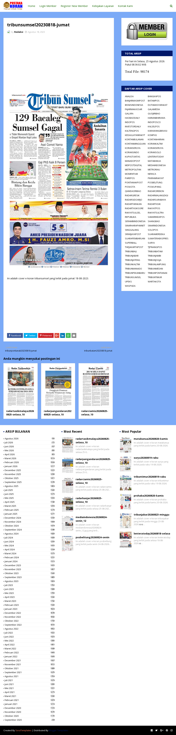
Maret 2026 (30, 458)
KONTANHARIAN (156, 139)
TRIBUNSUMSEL (133, 277)
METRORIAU (154, 169)
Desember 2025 (30, 470)
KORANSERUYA (132, 148)
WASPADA (130, 285)
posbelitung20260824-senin (92, 537)
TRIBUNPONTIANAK (157, 272)
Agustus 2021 (30, 676)
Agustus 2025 (30, 486)
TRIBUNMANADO (133, 268)
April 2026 (30, 454)
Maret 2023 (30, 601)
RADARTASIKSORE (134, 208)
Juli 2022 (30, 632)
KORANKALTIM (155, 143)
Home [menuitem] (31, 6)
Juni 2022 (30, 636)
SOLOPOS (153, 229)
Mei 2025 (30, 497)
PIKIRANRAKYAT (156, 178)
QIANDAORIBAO (133, 191)
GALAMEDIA (154, 109)
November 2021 (30, 664)
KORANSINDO (132, 152)
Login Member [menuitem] (48, 6)
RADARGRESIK (132, 195)
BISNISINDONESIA (134, 104)
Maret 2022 (30, 648)
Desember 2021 (30, 660)
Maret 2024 (30, 553)
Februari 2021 (30, 700)
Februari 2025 (30, 509)
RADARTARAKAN (133, 204)
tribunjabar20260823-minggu (151, 514)
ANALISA (129, 96)
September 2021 (30, 672)
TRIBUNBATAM (155, 251)
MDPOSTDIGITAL (133, 165)
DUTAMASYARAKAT (157, 104)
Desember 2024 (30, 517)
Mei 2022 (30, 640)
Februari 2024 (30, 557)
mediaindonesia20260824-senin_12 (91, 518)
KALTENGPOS (132, 130)
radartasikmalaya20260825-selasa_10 (20, 412)
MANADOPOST (132, 160)
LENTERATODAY (156, 156)
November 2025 (30, 474)
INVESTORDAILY (133, 126)
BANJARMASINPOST (135, 100)
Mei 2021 (30, 688)
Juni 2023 (30, 589)
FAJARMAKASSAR (133, 109)
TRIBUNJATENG (132, 260)
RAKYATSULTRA (156, 212)
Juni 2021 (30, 684)
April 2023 (30, 597)
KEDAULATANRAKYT (135, 135)
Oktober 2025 (30, 478)
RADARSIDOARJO (133, 199)
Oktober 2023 (30, 573)
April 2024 (30, 549)
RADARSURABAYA (157, 199)
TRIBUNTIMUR (155, 277)
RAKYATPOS (154, 208)
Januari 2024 (30, 561)
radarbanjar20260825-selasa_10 (89, 500)
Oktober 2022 (30, 620)
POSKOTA (130, 186)
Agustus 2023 (30, 581)
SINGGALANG (132, 229)
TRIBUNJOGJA (154, 260)
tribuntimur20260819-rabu (150, 476)
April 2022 (30, 644)
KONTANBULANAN (134, 139)
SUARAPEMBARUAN (135, 238)
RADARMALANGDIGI (158, 195)
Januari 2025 (30, 513)
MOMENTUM (131, 173)
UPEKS (128, 281)
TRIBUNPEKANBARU (135, 272)
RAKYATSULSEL (132, 212)
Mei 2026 (30, 450)
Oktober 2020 (30, 715)
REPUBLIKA (130, 216)
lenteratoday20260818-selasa (152, 533)
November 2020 (30, 711)
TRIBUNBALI (131, 251)
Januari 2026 (30, 466)
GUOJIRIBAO (154, 113)
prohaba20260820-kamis (149, 495)
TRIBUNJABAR (132, 255)
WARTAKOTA (154, 281)
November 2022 (30, 616)
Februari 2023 (30, 604)
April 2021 (30, 692)
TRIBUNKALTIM (132, 264)
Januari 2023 (30, 608)
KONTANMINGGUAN (135, 143)
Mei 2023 (30, 593)
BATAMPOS (154, 100)
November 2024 (30, 521)
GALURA (129, 113)
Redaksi (18, 31)
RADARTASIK (154, 204)
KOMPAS (152, 135)
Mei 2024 (30, 545)
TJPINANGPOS (155, 247)
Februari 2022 (30, 652)
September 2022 (30, 624)
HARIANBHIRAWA (156, 117)
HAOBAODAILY (132, 117)
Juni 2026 (30, 446)
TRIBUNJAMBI (154, 255)
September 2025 (30, 482)
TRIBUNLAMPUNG (157, 264)
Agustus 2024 (30, 533)
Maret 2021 (30, 696)
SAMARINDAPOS (156, 216)
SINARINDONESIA (156, 225)
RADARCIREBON (156, 191)
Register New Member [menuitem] (74, 6)
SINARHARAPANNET (135, 225)
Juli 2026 (30, 442)
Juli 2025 (30, 490)
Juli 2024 (30, 537)
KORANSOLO (154, 152)
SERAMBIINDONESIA (135, 221)
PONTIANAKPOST (134, 182)
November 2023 (30, 569)
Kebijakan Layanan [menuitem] (103, 6)
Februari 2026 (30, 462)
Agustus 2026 (30, 438)
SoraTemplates (23, 730)
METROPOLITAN (133, 169)
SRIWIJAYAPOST (133, 234)
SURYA (151, 242)
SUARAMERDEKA (156, 234)
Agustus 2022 (30, 628)
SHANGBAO (154, 221)
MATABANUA (154, 160)
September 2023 (30, 577)
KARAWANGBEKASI (157, 130)
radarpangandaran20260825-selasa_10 (57, 412)
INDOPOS (130, 122)
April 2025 (30, 501)
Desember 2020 (30, 708)
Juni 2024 (30, 541)
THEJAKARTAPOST (134, 247)
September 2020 (30, 719)
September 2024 (30, 529)
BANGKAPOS (154, 96)
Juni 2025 (30, 494)
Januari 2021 (30, 704)
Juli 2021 (30, 680)
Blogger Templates (58, 730)
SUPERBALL (131, 242)
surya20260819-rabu (146, 457)
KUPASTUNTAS (132, 156)
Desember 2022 (30, 612)
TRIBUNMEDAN (155, 268)
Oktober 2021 (30, 668)
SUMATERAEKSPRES (158, 238)
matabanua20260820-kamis (151, 438)
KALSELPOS (154, 126)
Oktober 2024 (30, 525)
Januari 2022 (30, 656)
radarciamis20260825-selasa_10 (89, 481)
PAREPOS (130, 178)
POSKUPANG (154, 186)
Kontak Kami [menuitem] (125, 6)
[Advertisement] (58, 62)
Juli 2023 (30, 585)
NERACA (152, 173)
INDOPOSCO (154, 122)
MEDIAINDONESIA (157, 165)
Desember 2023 (30, 565)
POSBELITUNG (155, 182)
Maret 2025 (30, 505)
